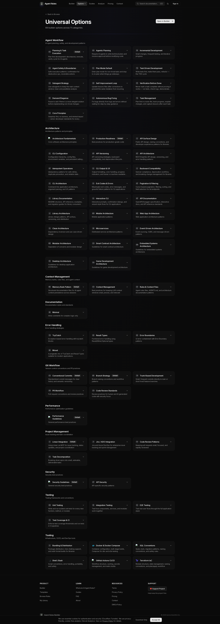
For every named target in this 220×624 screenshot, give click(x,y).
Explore (81, 4)
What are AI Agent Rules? (85, 588)
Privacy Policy (117, 592)
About (78, 600)
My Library (44, 600)
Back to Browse (54, 14)
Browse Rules (45, 596)
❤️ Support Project (157, 589)
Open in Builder (163, 21)
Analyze (101, 4)
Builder (72, 4)
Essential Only (141, 620)
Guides (92, 4)
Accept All (156, 620)
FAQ (77, 596)
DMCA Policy (117, 605)
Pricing (110, 4)
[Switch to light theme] (168, 4)
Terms (114, 588)
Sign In (175, 4)
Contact (120, 4)
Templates (44, 592)
